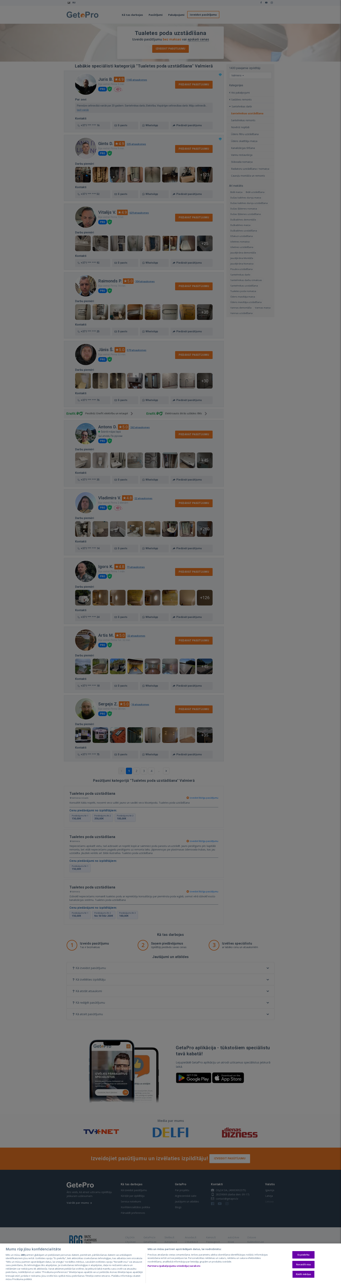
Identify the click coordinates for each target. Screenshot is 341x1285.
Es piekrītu (303, 1254)
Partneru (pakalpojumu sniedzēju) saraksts (174, 1265)
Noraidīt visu (303, 1264)
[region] (170, 1264)
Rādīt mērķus (303, 1274)
